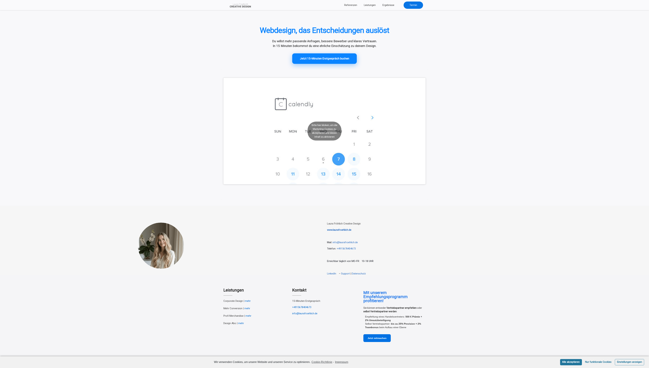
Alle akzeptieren (571, 362)
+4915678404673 (346, 248)
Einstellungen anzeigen (629, 362)
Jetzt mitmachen (377, 338)
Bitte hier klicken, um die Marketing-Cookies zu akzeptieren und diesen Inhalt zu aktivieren (324, 131)
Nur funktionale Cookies (598, 362)
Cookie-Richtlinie (321, 362)
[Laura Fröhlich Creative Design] (241, 5)
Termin (413, 5)
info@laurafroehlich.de (304, 313)
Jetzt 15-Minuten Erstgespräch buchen (324, 58)
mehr (248, 300)
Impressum (341, 362)
